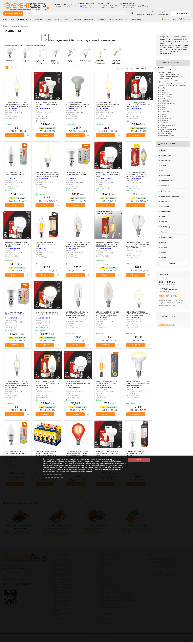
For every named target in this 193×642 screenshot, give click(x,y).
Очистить (172, 264)
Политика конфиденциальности (54, 477)
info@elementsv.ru (85, 5)
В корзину (14, 135)
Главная (6, 26)
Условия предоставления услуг (54, 474)
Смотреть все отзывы (166, 325)
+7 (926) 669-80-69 (87, 3)
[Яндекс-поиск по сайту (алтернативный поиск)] (132, 13)
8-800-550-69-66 (60, 4)
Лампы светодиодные (20, 26)
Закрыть (189, 641)
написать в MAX (87, 7)
